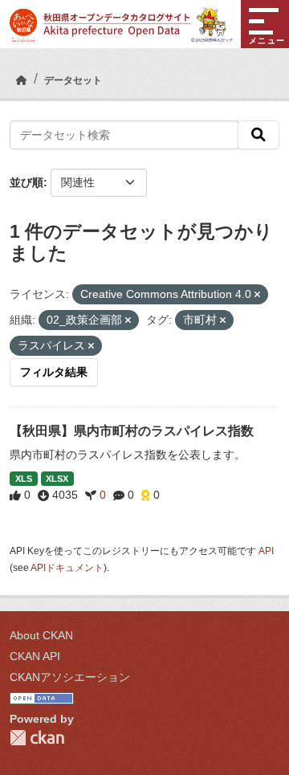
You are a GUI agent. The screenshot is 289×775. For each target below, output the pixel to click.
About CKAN (41, 635)
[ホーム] (21, 80)
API (266, 551)
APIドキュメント (67, 567)
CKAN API (35, 656)
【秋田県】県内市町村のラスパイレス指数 (132, 431)
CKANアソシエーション (70, 677)
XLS (23, 478)
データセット (73, 80)
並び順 (26, 182)
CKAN (37, 737)
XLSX (57, 478)
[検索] (258, 134)
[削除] (257, 295)
